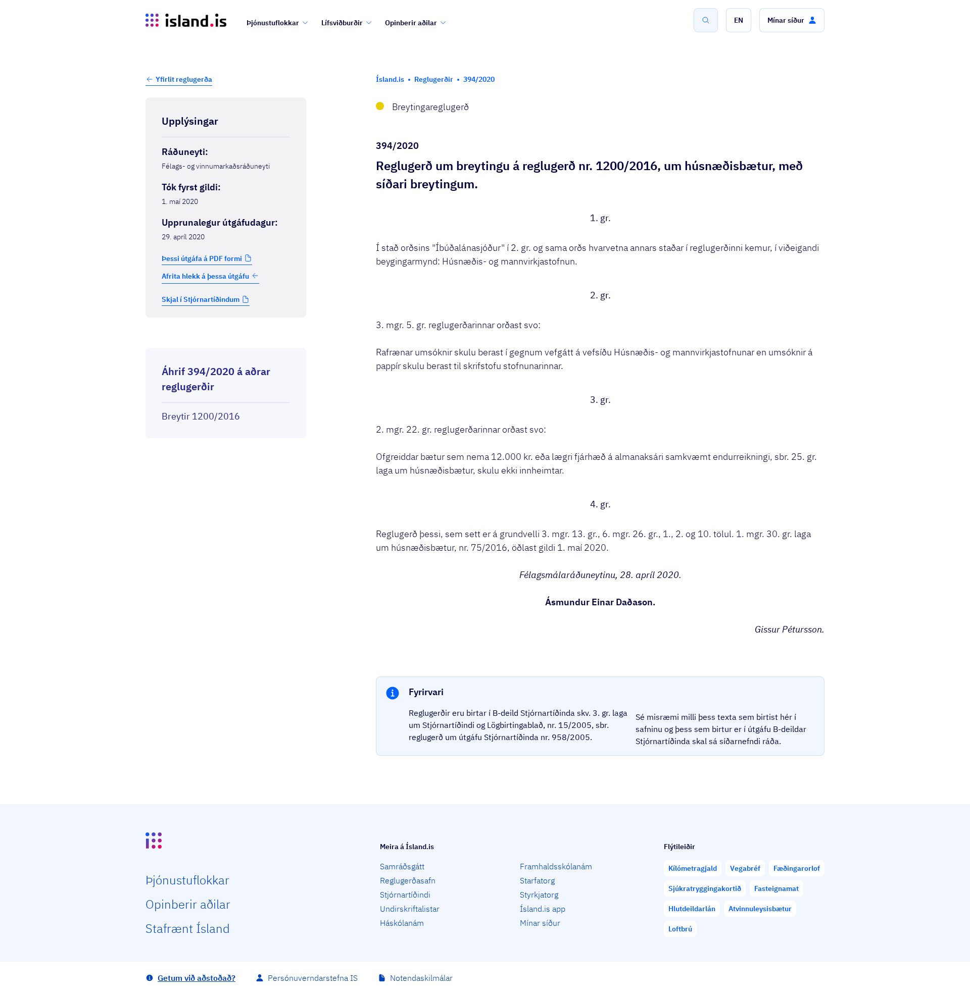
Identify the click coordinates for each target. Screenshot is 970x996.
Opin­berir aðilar (188, 904)
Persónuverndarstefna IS (313, 978)
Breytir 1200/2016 (201, 416)
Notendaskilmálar (421, 978)
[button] (738, 20)
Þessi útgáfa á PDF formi (202, 258)
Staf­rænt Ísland (188, 928)
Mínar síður (540, 923)
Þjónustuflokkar (273, 22)
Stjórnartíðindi (405, 894)
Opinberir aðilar (411, 22)
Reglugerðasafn (407, 880)
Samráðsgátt (402, 866)
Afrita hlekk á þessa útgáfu (205, 275)
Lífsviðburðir (342, 22)
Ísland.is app (542, 909)
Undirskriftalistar (410, 909)
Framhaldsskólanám (556, 866)
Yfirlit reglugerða (184, 79)
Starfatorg (537, 880)
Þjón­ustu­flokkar (187, 880)
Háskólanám (402, 923)
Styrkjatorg (539, 894)
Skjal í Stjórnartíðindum (200, 299)
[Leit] (706, 20)
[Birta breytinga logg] (226, 339)
